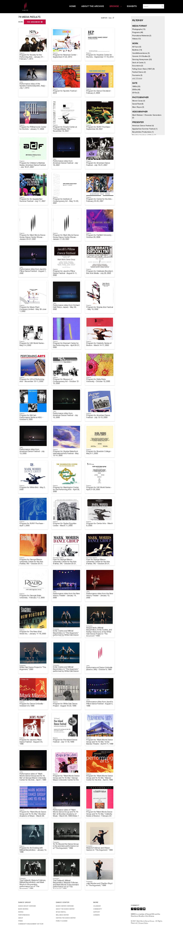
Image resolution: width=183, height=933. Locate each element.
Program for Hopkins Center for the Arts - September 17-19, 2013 (99, 56)
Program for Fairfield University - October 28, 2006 (99, 236)
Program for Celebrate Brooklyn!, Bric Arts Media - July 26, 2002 (99, 272)
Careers (96, 915)
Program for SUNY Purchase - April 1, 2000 (32, 524)
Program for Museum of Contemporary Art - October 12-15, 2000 (66, 381)
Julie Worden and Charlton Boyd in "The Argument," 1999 (99, 884)
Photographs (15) (138, 29)
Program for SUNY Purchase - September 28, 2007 (98, 128)
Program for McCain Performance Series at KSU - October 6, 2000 (31, 417)
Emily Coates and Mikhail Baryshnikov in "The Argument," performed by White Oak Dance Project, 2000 (66, 634)
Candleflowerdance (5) (141, 53)
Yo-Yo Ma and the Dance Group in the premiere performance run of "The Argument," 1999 (66, 846)
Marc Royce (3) (138, 107)
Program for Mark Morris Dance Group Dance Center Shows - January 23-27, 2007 (32, 237)
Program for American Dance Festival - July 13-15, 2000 (98, 416)
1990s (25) (136, 86)
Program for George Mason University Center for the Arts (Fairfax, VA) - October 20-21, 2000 (31, 562)
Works (20, 912)
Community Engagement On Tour (30, 924)
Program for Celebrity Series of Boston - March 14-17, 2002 (98, 344)
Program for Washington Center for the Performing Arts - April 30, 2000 (66, 489)
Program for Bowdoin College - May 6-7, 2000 (99, 452)
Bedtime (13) (137, 50)
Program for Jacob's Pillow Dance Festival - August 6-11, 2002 (65, 273)
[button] (162, 6)
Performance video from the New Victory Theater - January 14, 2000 (66, 595)
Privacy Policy (143, 923)
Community (97, 909)
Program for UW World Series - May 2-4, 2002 (32, 344)
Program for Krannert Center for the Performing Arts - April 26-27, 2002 (66, 345)
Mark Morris (23, 909)
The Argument (34, 22)
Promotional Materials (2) (141, 36)
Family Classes (61, 921)
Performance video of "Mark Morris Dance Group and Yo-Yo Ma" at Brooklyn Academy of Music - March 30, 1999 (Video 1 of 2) (66, 814)
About (20, 918)
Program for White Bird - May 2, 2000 (32, 488)
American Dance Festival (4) (143, 126)
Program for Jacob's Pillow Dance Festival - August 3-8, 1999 (31, 742)
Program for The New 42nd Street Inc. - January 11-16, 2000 (33, 632)
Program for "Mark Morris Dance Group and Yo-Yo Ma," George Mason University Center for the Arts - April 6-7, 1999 (66, 779)
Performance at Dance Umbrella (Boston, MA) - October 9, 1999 (99, 668)
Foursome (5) (137, 75)
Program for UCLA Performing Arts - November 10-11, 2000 (32, 380)
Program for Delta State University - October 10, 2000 (98, 380)
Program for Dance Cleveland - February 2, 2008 (98, 92)
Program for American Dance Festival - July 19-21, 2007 (98, 164)
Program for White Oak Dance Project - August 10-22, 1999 (65, 705)
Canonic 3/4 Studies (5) (141, 56)
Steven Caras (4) (138, 101)
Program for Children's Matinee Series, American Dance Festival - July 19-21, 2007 (33, 165)
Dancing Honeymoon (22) (142, 59)
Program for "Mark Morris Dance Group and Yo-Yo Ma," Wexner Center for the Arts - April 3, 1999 (99, 778)
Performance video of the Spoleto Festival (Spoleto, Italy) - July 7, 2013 (33, 86)
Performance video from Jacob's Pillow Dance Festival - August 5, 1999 (99, 704)
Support (96, 912)
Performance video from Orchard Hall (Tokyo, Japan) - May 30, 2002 (66, 307)
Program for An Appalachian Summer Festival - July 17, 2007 (32, 200)
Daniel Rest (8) (137, 104)
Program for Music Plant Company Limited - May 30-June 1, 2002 (33, 309)
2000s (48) (136, 89)
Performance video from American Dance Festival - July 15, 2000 (65, 415)
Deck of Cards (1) (139, 63)
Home (72, 6)
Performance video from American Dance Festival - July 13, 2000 (32, 451)
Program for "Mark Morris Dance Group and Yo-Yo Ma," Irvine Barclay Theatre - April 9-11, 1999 (99, 742)
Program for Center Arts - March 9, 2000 (99, 524)
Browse (114, 6)
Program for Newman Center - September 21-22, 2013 (65, 56)
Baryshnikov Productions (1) (143, 132)
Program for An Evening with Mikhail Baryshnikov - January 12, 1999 (33, 850)
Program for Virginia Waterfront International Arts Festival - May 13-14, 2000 (66, 453)
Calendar (97, 906)
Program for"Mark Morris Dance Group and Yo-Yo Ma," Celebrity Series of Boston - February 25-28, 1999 (99, 815)
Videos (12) (136, 39)
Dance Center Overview (65, 906)
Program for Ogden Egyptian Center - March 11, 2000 (64, 524)
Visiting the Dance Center (66, 918)
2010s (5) (135, 93)
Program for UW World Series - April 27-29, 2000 (99, 488)
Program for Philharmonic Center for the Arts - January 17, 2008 (33, 128)
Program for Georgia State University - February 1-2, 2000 (32, 596)
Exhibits (132, 6)
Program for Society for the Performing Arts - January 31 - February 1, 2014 (32, 57)
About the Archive (92, 6)
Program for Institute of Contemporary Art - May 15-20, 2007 (65, 201)
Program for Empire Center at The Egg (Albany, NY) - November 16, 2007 (65, 129)
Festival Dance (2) (139, 72)
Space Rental (61, 912)
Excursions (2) (137, 66)
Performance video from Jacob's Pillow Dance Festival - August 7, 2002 (33, 271)
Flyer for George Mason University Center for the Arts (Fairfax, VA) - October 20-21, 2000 (64, 562)
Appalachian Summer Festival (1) (144, 129)
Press (20, 921)
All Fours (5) (136, 47)
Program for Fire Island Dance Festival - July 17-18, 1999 (65, 741)
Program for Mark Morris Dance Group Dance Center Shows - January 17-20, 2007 (66, 237)
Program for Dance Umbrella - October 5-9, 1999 (32, 705)
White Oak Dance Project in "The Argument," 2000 (33, 668)
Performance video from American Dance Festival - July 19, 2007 (65, 163)
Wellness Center (62, 915)
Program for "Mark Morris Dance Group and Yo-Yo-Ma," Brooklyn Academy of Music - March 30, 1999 (33, 815)
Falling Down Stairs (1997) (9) (143, 69)
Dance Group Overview (27, 906)
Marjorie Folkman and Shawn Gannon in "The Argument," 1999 (99, 849)
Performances (24, 915)
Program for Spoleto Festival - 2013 (65, 92)
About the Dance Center (65, 909)
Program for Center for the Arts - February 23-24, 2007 (99, 200)
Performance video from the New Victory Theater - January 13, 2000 (99, 595)
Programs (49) (137, 32)
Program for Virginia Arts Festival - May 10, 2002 (99, 308)
